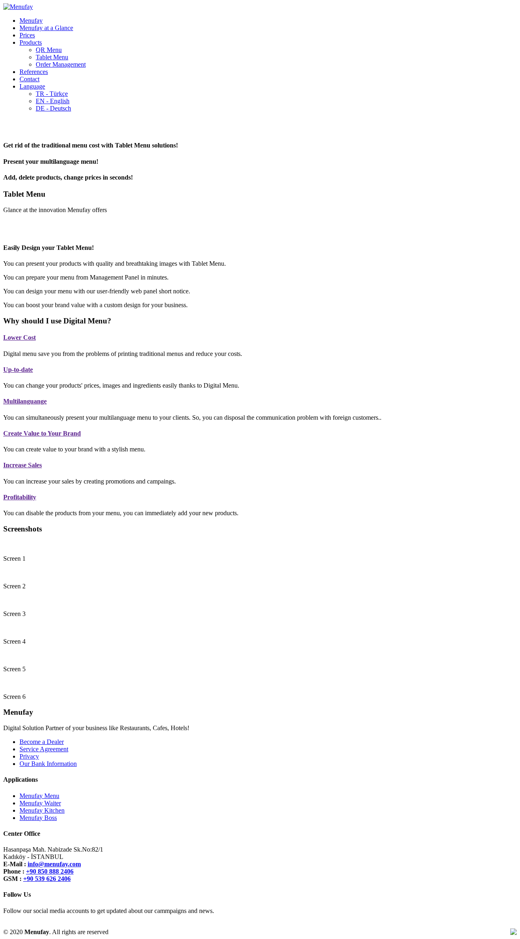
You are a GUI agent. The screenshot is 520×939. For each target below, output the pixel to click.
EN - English (52, 101)
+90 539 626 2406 (47, 878)
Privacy (29, 756)
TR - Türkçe (52, 93)
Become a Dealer (42, 741)
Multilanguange (25, 401)
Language (32, 86)
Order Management (61, 64)
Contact (29, 79)
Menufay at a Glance (46, 27)
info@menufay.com (54, 864)
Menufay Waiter (40, 803)
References (34, 71)
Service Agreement (44, 749)
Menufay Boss (38, 817)
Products (31, 42)
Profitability (19, 497)
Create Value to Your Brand (42, 433)
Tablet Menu (52, 57)
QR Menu (49, 49)
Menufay (31, 20)
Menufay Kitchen (42, 810)
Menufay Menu (39, 795)
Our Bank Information (48, 763)
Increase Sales (22, 465)
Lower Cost (19, 337)
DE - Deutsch (53, 108)
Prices (27, 35)
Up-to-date (18, 369)
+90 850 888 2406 (50, 871)
